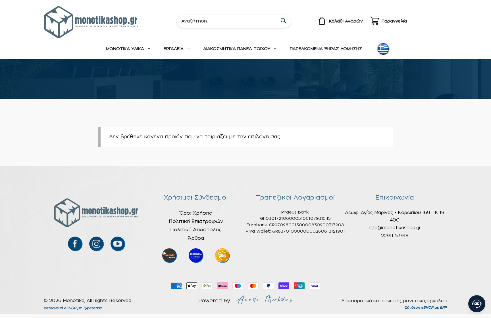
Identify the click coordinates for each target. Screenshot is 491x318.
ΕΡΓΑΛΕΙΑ (174, 49)
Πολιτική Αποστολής (196, 229)
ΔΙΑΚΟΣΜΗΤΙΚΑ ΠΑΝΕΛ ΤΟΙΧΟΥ (236, 49)
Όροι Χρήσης (196, 213)
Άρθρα (196, 238)
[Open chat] (476, 303)
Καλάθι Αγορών (346, 21)
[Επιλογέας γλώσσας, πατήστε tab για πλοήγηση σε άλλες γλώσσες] (383, 49)
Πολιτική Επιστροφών (196, 221)
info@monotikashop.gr (395, 227)
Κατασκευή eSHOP (59, 308)
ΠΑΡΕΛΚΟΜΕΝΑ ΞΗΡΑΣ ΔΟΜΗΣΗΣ (326, 49)
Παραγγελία (394, 21)
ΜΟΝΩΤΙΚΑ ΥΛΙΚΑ (125, 49)
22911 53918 (395, 235)
